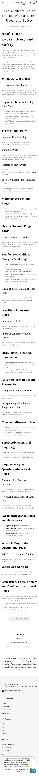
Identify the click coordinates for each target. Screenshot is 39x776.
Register (4, 727)
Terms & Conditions (8, 747)
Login (3, 723)
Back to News (21, 619)
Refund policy (6, 713)
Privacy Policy (6, 751)
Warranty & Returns (8, 744)
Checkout (4, 733)
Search (4, 703)
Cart (3, 730)
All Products (5, 706)
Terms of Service (7, 710)
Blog (3, 754)
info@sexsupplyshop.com (20, 642)
